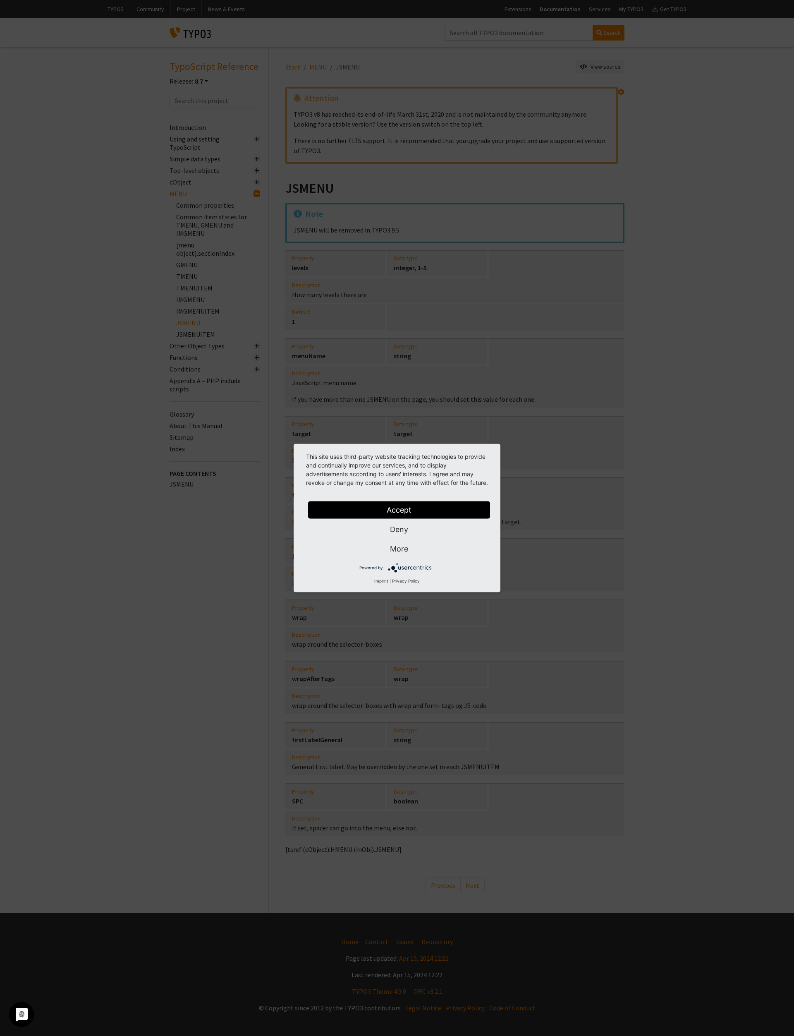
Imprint (381, 580)
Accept (399, 510)
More (399, 548)
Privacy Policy (406, 580)
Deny (399, 529)
